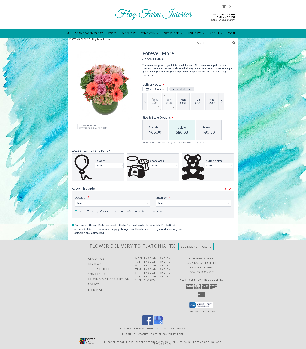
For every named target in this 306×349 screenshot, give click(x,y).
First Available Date (182, 89)
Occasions (171, 33)
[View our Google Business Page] (158, 324)
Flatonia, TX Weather (135, 334)
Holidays (194, 33)
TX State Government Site (167, 334)
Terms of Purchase (208, 342)
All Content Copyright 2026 (121, 342)
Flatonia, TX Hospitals (171, 328)
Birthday (129, 33)
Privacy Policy (182, 342)
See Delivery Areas (196, 246)
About (214, 33)
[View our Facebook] (147, 324)
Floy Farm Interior (153, 14)
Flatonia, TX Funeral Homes (137, 328)
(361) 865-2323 (227, 20)
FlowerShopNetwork (155, 342)
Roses (112, 33)
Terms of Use (163, 344)
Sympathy (148, 33)
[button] (226, 7)
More (232, 33)
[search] (234, 43)
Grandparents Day (89, 33)
